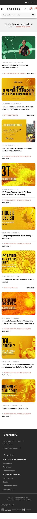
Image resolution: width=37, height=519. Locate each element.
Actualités (8, 73)
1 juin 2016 (5, 145)
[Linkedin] (34, 2)
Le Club (18, 104)
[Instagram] (31, 2)
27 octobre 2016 (7, 405)
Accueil (9, 27)
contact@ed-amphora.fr (12, 448)
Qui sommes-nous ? (10, 486)
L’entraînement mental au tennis (15, 408)
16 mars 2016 (6, 361)
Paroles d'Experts (10, 156)
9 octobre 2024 (7, 62)
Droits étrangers (9, 471)
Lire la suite (30, 73)
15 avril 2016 (6, 233)
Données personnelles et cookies (19, 500)
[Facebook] (25, 2)
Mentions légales (21, 498)
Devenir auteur (8, 489)
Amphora (20, 62)
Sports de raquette (19, 73)
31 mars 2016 (6, 318)
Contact (6, 482)
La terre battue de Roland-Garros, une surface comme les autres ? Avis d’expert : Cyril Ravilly (18, 323)
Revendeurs (7, 463)
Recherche (33, 15)
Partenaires (7, 467)
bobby (16, 362)
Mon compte (8, 478)
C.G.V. (10, 498)
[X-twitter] (28, 2)
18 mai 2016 (5, 189)
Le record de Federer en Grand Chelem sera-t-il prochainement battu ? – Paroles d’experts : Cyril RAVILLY (18, 109)
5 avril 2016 (6, 276)
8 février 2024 (6, 104)
